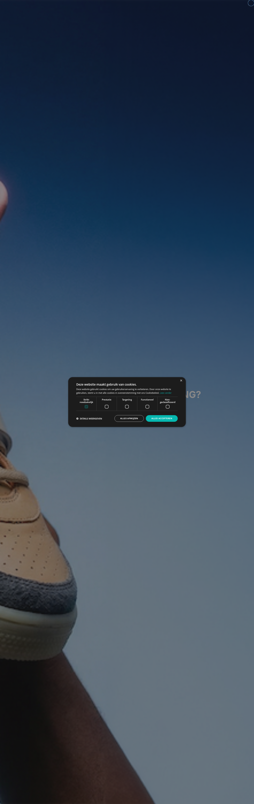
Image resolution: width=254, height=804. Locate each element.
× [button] (181, 380)
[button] (89, 418)
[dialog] (127, 402)
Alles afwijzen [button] (129, 418)
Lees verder (166, 392)
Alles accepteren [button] (161, 418)
